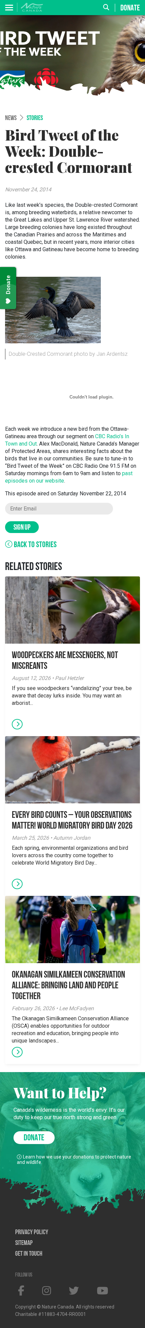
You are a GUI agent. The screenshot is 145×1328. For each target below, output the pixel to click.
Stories (35, 118)
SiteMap (24, 1243)
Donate (130, 8)
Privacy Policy (31, 1232)
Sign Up (21, 528)
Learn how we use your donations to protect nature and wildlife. (74, 1159)
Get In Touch (28, 1254)
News (11, 118)
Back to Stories (34, 545)
